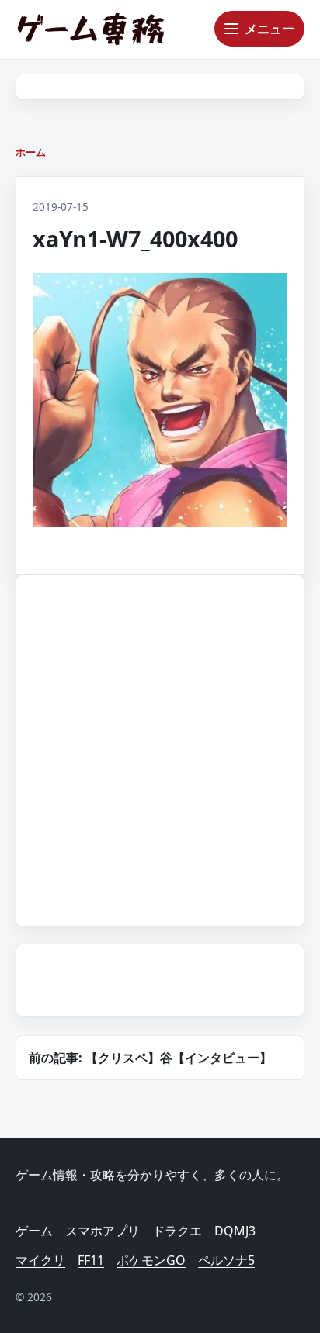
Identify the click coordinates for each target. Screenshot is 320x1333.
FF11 (91, 1260)
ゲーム (34, 1230)
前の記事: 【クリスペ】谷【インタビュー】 (150, 1057)
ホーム (31, 152)
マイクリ (40, 1260)
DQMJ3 (235, 1230)
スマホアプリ (102, 1230)
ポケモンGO (151, 1260)
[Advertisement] (160, 747)
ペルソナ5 (226, 1260)
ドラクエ (177, 1230)
